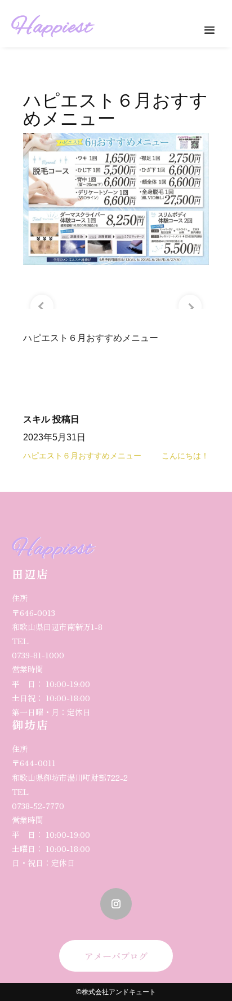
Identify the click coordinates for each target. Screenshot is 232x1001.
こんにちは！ (185, 455)
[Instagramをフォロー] (116, 904)
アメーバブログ (116, 956)
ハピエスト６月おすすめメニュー (82, 455)
